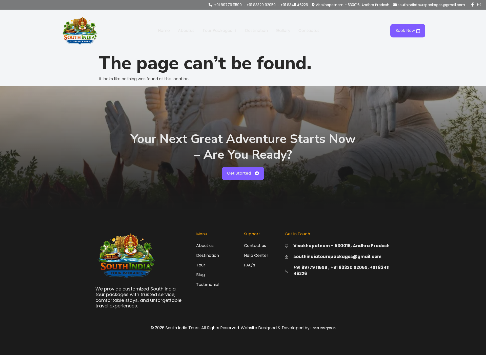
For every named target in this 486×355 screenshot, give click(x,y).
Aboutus (186, 30)
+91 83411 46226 (294, 5)
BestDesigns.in (323, 327)
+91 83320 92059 (261, 5)
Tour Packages (217, 30)
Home (164, 30)
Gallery (283, 30)
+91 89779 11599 (228, 5)
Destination (256, 30)
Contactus (308, 30)
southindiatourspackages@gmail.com (431, 4)
